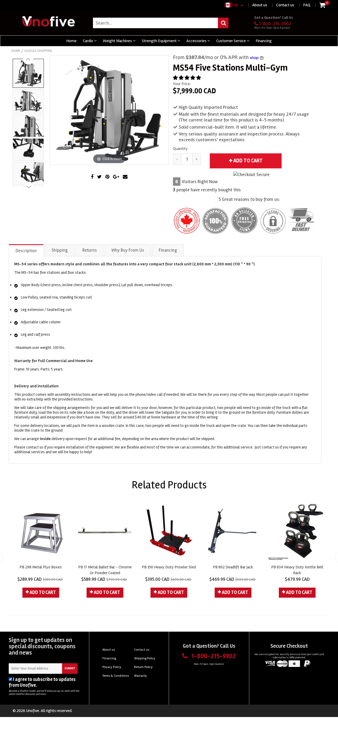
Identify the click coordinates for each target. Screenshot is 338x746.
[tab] (26, 250)
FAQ (306, 5)
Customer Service (231, 40)
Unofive (32, 710)
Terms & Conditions (115, 676)
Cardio (88, 40)
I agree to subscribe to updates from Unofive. (42, 682)
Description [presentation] (26, 250)
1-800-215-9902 (275, 24)
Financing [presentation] (168, 250)
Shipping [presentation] (59, 250)
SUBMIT (69, 668)
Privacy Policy (52, 685)
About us (259, 5)
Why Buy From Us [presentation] (127, 250)
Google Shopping (38, 51)
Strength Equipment (159, 40)
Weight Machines (118, 40)
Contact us (285, 5)
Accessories (196, 40)
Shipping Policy (144, 658)
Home (71, 40)
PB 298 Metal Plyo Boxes (41, 567)
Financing (264, 40)
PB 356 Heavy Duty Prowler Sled (169, 567)
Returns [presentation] (89, 250)
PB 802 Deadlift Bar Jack (233, 567)
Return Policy (143, 667)
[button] (187, 78)
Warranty (140, 676)
